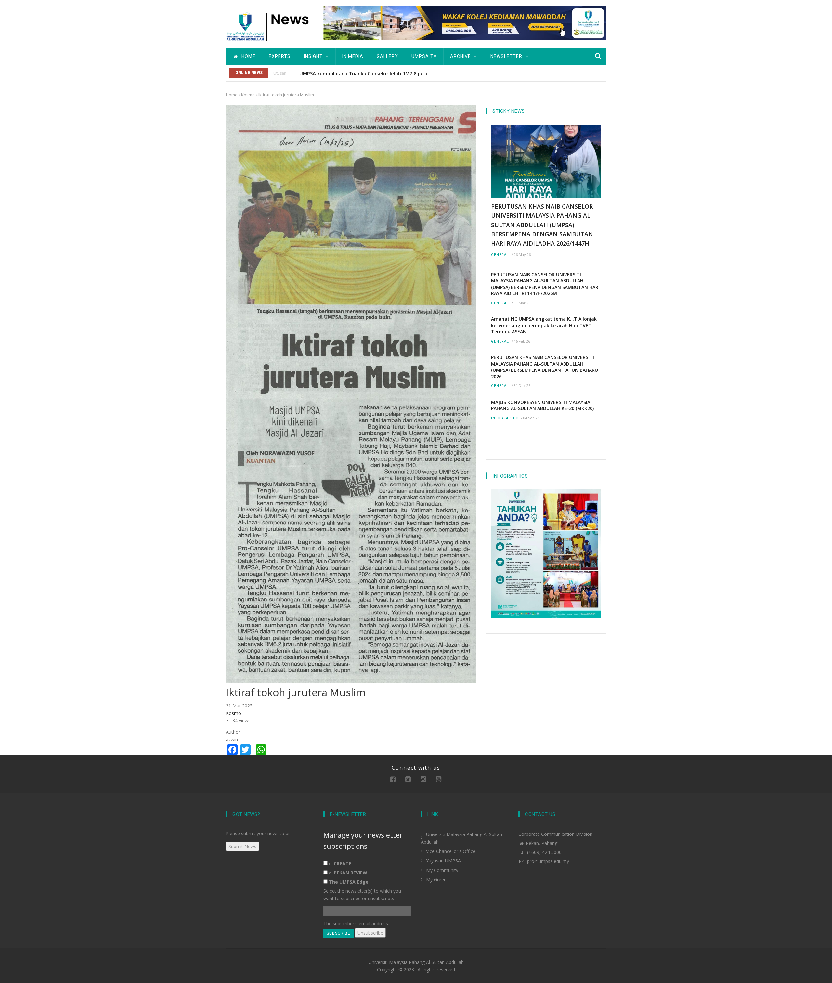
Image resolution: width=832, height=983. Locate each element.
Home (247, 56)
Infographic (504, 418)
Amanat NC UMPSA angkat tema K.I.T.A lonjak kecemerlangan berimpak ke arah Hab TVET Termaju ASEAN (544, 325)
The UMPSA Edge (349, 882)
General (500, 255)
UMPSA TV (424, 56)
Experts (280, 56)
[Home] (270, 26)
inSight (314, 56)
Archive (461, 56)
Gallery (387, 56)
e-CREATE (340, 863)
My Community (442, 870)
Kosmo (248, 94)
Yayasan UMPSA (443, 861)
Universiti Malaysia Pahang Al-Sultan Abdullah (416, 962)
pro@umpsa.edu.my (547, 861)
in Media (352, 56)
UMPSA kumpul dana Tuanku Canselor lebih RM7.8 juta (363, 73)
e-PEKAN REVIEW (348, 873)
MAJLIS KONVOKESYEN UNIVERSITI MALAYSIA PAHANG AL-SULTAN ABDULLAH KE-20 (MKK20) (542, 405)
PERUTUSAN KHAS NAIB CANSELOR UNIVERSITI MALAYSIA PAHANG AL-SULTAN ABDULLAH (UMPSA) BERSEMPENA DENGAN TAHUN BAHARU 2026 (544, 367)
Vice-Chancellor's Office (450, 851)
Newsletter (507, 56)
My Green (436, 879)
